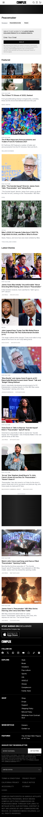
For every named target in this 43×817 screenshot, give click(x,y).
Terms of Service (10, 761)
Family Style (26, 691)
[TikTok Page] (34, 653)
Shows (24, 684)
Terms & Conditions (11, 778)
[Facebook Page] (3, 653)
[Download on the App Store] (10, 633)
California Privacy (10, 782)
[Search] (34, 2)
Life (23, 677)
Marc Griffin (6, 104)
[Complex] (21, 2)
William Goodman (8, 151)
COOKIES (4, 790)
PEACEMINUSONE (15, 23)
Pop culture (26, 670)
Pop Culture (6, 93)
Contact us (26, 729)
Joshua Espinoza (7, 392)
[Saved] (37, 2)
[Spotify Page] (39, 653)
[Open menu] (4, 2)
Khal (3, 197)
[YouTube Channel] (23, 653)
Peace (26, 23)
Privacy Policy (23, 50)
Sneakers (25, 667)
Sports (24, 674)
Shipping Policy (27, 708)
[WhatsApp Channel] (13, 653)
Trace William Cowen (9, 242)
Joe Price (5, 295)
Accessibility (8, 786)
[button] (21, 769)
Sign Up (21, 42)
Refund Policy (27, 712)
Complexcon (26, 687)
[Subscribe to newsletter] (34, 750)
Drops (24, 702)
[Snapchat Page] (29, 653)
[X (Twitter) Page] (8, 653)
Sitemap (26, 786)
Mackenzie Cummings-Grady (11, 489)
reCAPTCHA (7, 50)
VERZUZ (25, 681)
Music (24, 663)
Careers (25, 725)
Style (4, 230)
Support (25, 705)
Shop (24, 698)
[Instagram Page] (18, 653)
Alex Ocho (5, 342)
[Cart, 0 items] (40, 2)
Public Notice (28, 782)
